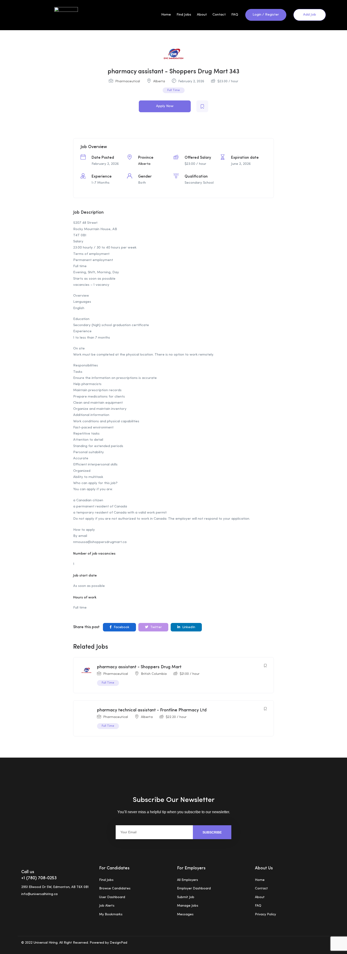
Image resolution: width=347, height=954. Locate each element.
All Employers (187, 880)
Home (166, 15)
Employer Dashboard (194, 888)
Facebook (121, 627)
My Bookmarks (111, 914)
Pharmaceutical (127, 81)
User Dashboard (112, 897)
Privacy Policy (265, 914)
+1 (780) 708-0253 (39, 878)
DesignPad (118, 942)
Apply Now (165, 106)
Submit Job (185, 897)
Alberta (159, 81)
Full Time (173, 90)
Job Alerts (106, 905)
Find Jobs (184, 15)
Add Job (309, 15)
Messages (185, 914)
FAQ (234, 15)
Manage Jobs (187, 905)
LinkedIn (188, 627)
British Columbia (154, 674)
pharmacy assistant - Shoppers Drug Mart (139, 667)
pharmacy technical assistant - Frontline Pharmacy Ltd (152, 710)
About (202, 15)
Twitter (155, 627)
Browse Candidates (115, 888)
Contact (219, 15)
